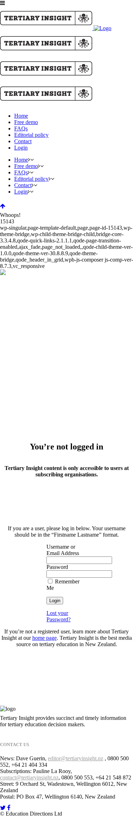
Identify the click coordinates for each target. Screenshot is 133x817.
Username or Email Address (62, 550)
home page (44, 638)
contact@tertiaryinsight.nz (29, 777)
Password (57, 567)
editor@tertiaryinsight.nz (75, 758)
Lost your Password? (58, 616)
